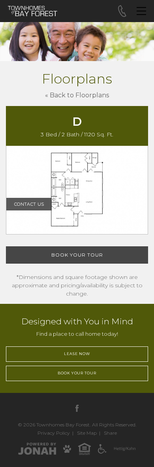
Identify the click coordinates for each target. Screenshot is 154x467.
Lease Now (77, 354)
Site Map (87, 433)
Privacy (54, 433)
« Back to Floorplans (77, 95)
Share (110, 433)
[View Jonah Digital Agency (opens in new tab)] (37, 448)
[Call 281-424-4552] (122, 11)
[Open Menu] (141, 11)
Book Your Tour (77, 255)
